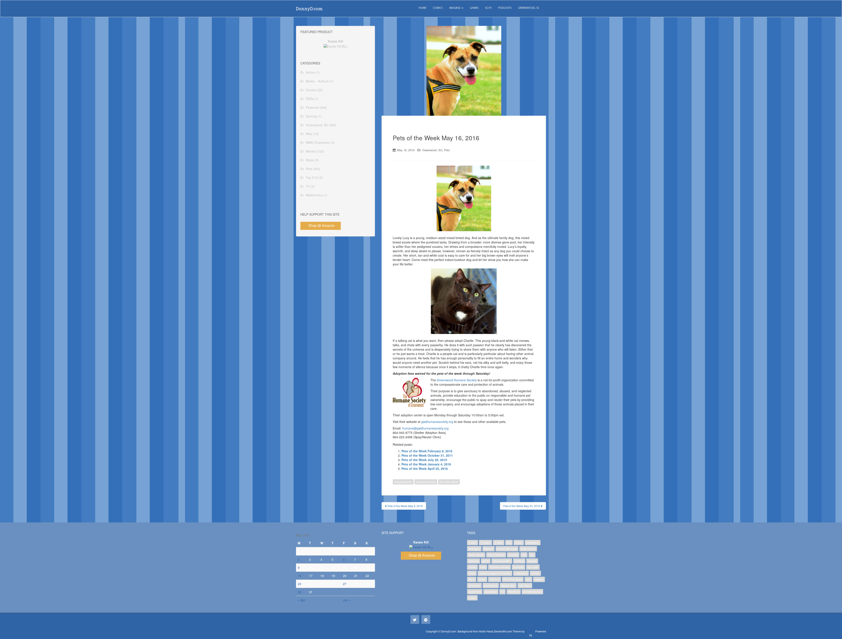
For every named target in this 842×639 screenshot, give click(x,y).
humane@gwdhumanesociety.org (425, 428)
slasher (539, 579)
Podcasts (505, 8)
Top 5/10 (312, 177)
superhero (475, 591)
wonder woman (532, 591)
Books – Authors (317, 81)
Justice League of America (495, 573)
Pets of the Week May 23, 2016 (522, 506)
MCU (472, 579)
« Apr (301, 600)
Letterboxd (521, 573)
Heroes (532, 561)
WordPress (539, 635)
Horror (472, 567)
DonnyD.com (309, 8)
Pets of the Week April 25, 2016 (424, 468)
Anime (310, 72)
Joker (472, 573)
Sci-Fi (488, 8)
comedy (513, 555)
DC (532, 555)
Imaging (455, 8)
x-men (472, 598)
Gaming (311, 116)
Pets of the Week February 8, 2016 (426, 451)
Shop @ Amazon (321, 225)
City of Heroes (496, 555)
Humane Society (426, 482)
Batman (488, 548)
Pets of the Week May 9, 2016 (405, 506)
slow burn (474, 585)
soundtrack (490, 585)
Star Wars (525, 585)
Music (310, 160)
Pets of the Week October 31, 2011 (427, 455)
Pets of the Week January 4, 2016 (426, 464)
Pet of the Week (449, 482)
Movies (311, 151)
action (518, 542)
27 (344, 584)
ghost (485, 561)
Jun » (347, 600)
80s (509, 542)
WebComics (314, 195)
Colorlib (530, 631)
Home (422, 8)
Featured (312, 107)
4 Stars (498, 542)
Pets (447, 150)
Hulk (483, 567)
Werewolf (513, 591)
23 (299, 584)
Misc (309, 133)
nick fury (494, 579)
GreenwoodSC (403, 482)
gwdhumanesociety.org (437, 421)
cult (524, 555)
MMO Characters (318, 142)
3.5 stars (485, 542)
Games (474, 8)
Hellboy (519, 561)
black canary (476, 555)
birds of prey (528, 548)
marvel (535, 573)
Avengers (474, 548)
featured (473, 561)
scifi (528, 579)
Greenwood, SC (528, 8)
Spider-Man (508, 585)
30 (299, 592)
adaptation (532, 542)
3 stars (472, 542)
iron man (533, 567)
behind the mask (507, 548)
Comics (438, 8)
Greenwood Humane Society (457, 380)
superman (491, 591)
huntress (518, 567)
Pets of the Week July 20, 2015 (424, 460)
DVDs (310, 98)
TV (308, 186)
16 (299, 575)
